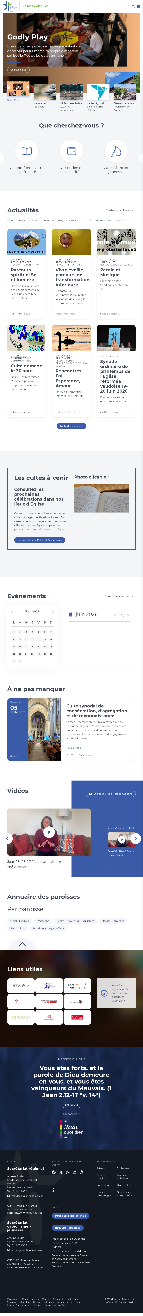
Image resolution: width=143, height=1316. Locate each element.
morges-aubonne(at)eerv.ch (27, 1196)
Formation (122, 220)
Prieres (100, 1168)
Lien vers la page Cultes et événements (39, 540)
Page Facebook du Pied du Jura (70, 1251)
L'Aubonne (43, 921)
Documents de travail (43, 1302)
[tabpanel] (71, 53)
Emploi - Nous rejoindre (18, 1305)
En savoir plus (18, 69)
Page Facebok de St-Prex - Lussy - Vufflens (71, 1245)
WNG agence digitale (125, 1302)
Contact (37, 1305)
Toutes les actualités (121, 210)
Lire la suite (71, 1105)
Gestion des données (55, 1305)
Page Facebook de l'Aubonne (68, 1238)
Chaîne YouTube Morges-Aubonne (112, 793)
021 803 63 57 (19, 1191)
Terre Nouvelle (104, 220)
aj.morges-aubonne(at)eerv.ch (29, 1250)
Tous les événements (120, 596)
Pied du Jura (17, 928)
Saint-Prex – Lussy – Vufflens (48, 928)
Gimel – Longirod (19, 921)
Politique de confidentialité (65, 1299)
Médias (45, 1299)
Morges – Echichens (113, 921)
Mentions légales (30, 1299)
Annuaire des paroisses (68, 1302)
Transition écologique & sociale (61, 220)
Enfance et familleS (29, 220)
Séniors (87, 220)
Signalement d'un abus (18, 1302)
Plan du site (13, 1299)
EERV (10, 220)
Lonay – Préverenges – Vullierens (75, 921)
